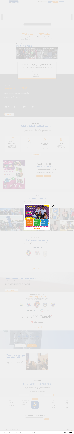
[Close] (72, 432)
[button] (53, 206)
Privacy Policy (34, 432)
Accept (70, 432)
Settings (66, 432)
